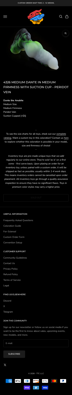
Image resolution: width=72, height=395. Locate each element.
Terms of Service (12, 280)
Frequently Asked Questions (18, 220)
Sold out (36, 197)
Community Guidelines (15, 257)
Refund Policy (10, 274)
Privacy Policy (10, 268)
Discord (7, 300)
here (66, 137)
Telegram (8, 311)
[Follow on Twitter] (5, 365)
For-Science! (9, 231)
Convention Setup (12, 242)
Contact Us (9, 263)
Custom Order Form (13, 237)
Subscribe (14, 354)
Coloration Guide (12, 225)
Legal (6, 285)
